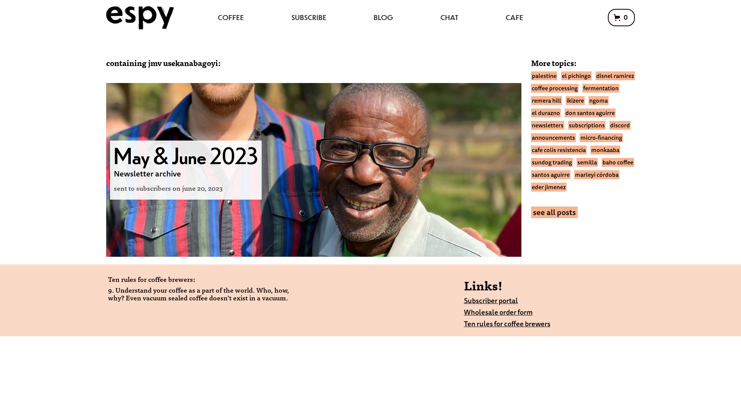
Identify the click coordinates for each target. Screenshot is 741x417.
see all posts (554, 212)
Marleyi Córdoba (597, 174)
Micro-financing (601, 137)
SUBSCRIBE (309, 17)
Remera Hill (546, 100)
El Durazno (546, 112)
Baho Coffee (617, 162)
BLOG (383, 17)
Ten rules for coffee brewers (507, 324)
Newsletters (547, 125)
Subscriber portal (491, 300)
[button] (621, 17)
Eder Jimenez (549, 187)
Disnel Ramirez (615, 75)
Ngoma (598, 100)
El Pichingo (576, 75)
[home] (140, 17)
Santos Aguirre (551, 174)
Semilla (587, 162)
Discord (620, 125)
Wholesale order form (498, 312)
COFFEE (231, 17)
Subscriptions (587, 125)
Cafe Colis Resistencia (559, 150)
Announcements (553, 137)
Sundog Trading (552, 162)
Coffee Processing (555, 88)
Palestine (544, 75)
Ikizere (575, 100)
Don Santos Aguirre (590, 112)
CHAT (449, 17)
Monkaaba (605, 150)
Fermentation (601, 88)
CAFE (514, 17)
